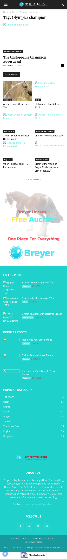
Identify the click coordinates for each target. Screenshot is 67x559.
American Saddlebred (45, 131)
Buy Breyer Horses (33, 542)
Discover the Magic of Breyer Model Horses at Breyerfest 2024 (47, 167)
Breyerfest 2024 (42, 160)
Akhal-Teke (9, 131)
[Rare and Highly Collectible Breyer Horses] (11, 375)
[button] (5, 4)
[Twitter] (38, 526)
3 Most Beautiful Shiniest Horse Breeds (42, 314)
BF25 (38, 100)
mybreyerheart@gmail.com (40, 504)
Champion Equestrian (13, 51)
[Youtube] (46, 526)
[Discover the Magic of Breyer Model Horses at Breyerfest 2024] (49, 151)
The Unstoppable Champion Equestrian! (24, 59)
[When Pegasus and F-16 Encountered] (17, 151)
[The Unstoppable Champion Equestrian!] (33, 38)
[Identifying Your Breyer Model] (11, 344)
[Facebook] (20, 526)
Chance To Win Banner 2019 (49, 135)
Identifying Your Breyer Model (37, 339)
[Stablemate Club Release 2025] (49, 91)
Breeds (26, 343)
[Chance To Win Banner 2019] (49, 123)
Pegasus (8, 160)
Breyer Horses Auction (43, 538)
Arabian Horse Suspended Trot (38, 282)
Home (6, 12)
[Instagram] (29, 526)
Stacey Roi (8, 65)
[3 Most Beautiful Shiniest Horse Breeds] (17, 123)
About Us (15, 538)
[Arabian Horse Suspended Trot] (17, 91)
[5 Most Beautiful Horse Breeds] (11, 359)
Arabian (7, 100)
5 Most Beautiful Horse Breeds (37, 355)
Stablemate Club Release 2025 (38, 298)
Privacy (26, 538)
